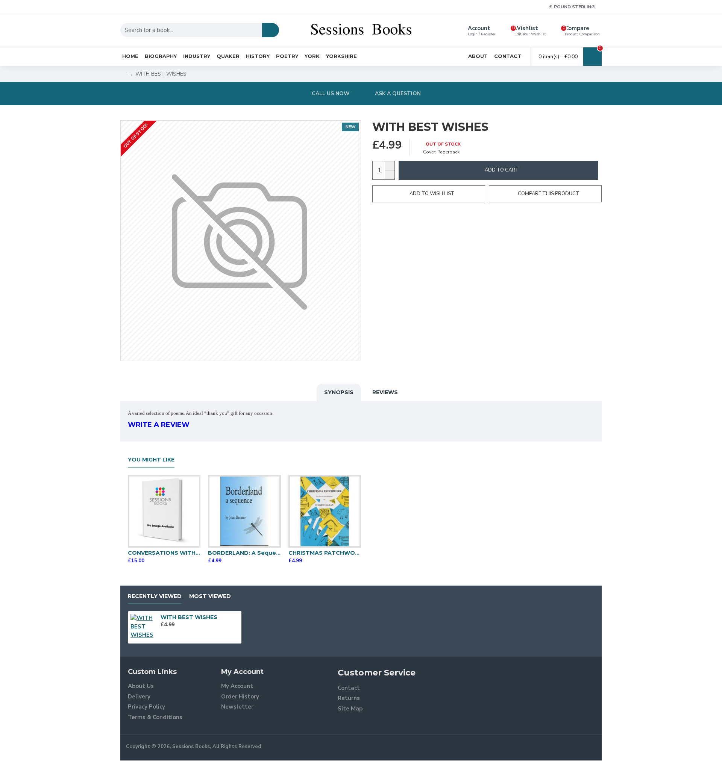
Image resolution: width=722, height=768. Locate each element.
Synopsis (338, 392)
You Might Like (151, 460)
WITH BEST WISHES (189, 617)
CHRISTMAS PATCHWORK (324, 552)
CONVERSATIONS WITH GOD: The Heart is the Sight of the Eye (164, 552)
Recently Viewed (155, 596)
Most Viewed (210, 596)
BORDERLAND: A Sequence (244, 552)
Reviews (385, 392)
